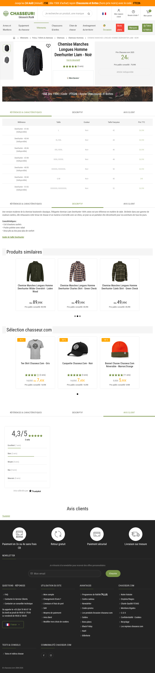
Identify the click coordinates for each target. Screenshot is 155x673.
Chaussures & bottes (57, 27)
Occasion (107, 29)
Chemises (60, 38)
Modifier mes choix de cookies (56, 621)
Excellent (14, 445)
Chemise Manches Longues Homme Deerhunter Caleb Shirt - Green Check (120, 287)
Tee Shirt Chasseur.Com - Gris (35, 363)
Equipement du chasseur (24, 27)
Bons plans (119, 27)
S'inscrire (113, 573)
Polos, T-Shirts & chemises (42, 38)
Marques (133, 27)
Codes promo (87, 608)
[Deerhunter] (73, 78)
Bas (12, 470)
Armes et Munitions (7, 27)
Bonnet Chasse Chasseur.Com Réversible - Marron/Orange (119, 365)
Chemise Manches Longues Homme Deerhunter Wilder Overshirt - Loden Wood (35, 288)
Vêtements (41, 27)
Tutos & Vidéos (147, 27)
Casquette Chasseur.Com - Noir (77, 363)
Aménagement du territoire (89, 27)
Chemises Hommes (76, 38)
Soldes (85, 617)
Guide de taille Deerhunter (13, 237)
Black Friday (87, 626)
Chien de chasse (73, 27)
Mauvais (14, 478)
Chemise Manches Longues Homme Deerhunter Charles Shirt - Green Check (77, 287)
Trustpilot (6, 516)
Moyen (13, 462)
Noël (84, 631)
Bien (12, 453)
